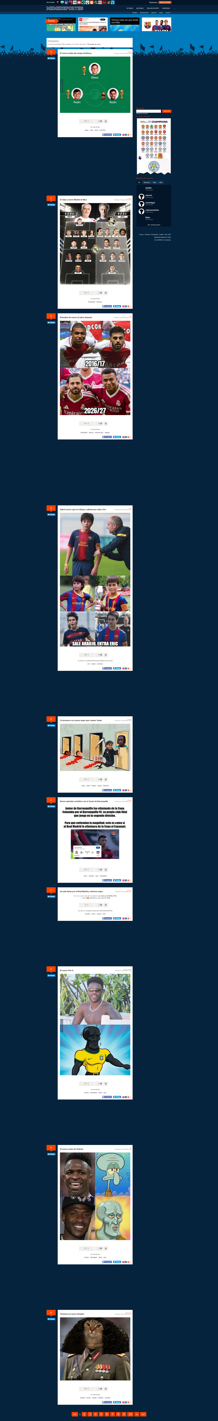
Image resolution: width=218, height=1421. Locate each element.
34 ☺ (86, 779)
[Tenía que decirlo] (104, 2)
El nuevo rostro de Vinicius (71, 1149)
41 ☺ (86, 423)
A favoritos (105, 121)
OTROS (168, 12)
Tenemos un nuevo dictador (72, 1314)
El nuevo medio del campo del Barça (75, 53)
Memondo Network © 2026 (162, 237)
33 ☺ (86, 1388)
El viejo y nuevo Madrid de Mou (73, 200)
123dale (129, 198)
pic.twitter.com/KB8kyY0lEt (108, 896)
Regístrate (153, 2)
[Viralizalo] (112, 2)
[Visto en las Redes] (66, 2)
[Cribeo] (83, 2)
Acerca (141, 234)
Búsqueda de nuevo (94, 44)
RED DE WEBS (51, 2)
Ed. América (167, 240)
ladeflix (129, 52)
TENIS (161, 12)
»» (143, 1414)
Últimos (130, 8)
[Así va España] (70, 2)
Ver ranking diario (154, 225)
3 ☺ (87, 905)
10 (130, 1414)
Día (139, 182)
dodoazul (129, 890)
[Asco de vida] (58, 2)
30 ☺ (86, 121)
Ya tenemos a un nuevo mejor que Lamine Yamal (81, 720)
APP (169, 234)
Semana (147, 182)
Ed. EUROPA (159, 240)
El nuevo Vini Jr (66, 970)
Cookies (161, 234)
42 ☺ (86, 1083)
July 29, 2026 (105, 898)
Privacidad (154, 234)
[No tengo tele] (96, 2)
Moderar (166, 8)
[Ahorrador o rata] (108, 2)
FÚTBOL (134, 12)
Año (160, 182)
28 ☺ (86, 655)
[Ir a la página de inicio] (67, 8)
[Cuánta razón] (62, 2)
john (130, 316)
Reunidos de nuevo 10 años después (76, 317)
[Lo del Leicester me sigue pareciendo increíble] (154, 174)
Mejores (140, 8)
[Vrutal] (79, 2)
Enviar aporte (153, 8)
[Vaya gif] (100, 2)
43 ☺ (86, 869)
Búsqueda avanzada (142, 113)
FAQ (166, 234)
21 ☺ (86, 1248)
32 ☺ (86, 292)
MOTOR (153, 12)
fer (130, 1148)
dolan (130, 508)
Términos (147, 234)
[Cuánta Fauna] (91, 2)
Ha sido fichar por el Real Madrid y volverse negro (81, 891)
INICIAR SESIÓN (165, 2)
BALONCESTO (144, 12)
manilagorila (128, 1312)
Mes (154, 182)
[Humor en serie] (87, 2)
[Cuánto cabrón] (75, 2)
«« (74, 1414)
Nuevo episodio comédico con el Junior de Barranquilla (84, 801)
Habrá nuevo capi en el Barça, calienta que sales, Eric (83, 509)
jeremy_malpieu (127, 969)
